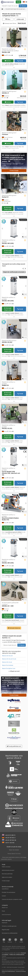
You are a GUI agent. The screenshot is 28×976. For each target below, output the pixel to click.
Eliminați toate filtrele (10, 23)
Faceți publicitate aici (14, 746)
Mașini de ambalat (14, 850)
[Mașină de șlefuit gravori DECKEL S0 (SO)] (14, 329)
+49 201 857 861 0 (10, 838)
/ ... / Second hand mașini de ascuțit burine (14, 9)
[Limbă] (24, 1)
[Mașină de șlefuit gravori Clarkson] (14, 121)
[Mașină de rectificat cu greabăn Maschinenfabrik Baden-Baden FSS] (14, 503)
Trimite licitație (14, 170)
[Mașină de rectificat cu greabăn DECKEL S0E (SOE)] (14, 228)
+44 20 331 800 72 (10, 835)
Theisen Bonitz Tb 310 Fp (14, 853)
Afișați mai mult (15, 671)
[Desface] (14, 67)
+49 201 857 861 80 (10, 840)
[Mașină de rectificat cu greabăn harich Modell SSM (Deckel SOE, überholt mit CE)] (14, 456)
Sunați (21, 61)
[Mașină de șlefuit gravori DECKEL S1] (14, 80)
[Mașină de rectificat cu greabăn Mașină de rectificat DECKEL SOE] (14, 37)
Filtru (8, 19)
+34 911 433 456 (9, 843)
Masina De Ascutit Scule (9, 659)
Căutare (23, 6)
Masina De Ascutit (7, 656)
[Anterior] (2, 37)
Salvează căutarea (14, 628)
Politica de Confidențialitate (8, 971)
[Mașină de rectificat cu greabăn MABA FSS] (14, 370)
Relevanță (21, 19)
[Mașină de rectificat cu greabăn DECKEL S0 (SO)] (14, 413)
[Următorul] (25, 37)
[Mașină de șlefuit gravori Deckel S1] (14, 184)
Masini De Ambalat (7, 665)
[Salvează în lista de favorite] (25, 49)
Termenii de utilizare (21, 971)
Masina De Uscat (7, 662)
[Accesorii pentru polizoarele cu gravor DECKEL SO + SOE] (14, 591)
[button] (26, 1)
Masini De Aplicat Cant (8, 668)
